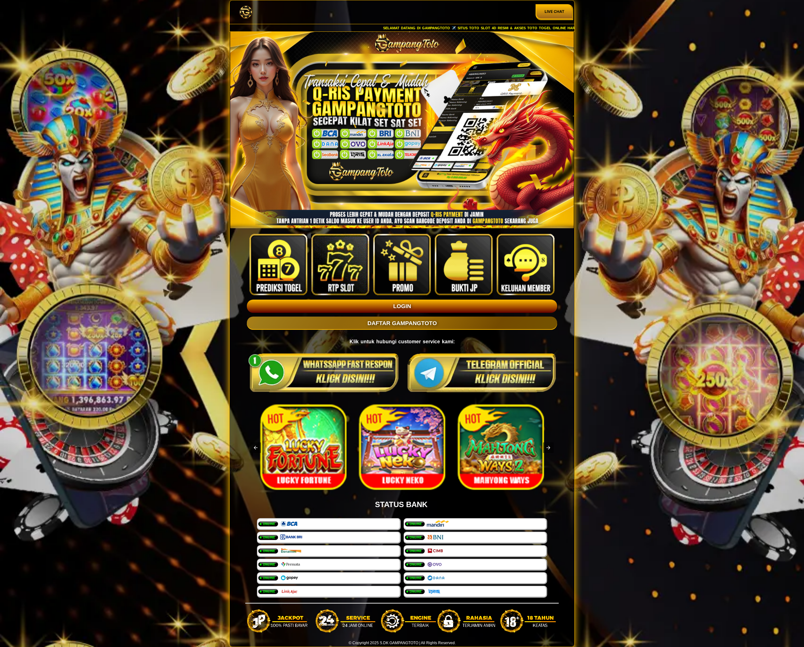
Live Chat (554, 11)
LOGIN (402, 306)
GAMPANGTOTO (403, 643)
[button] (255, 447)
